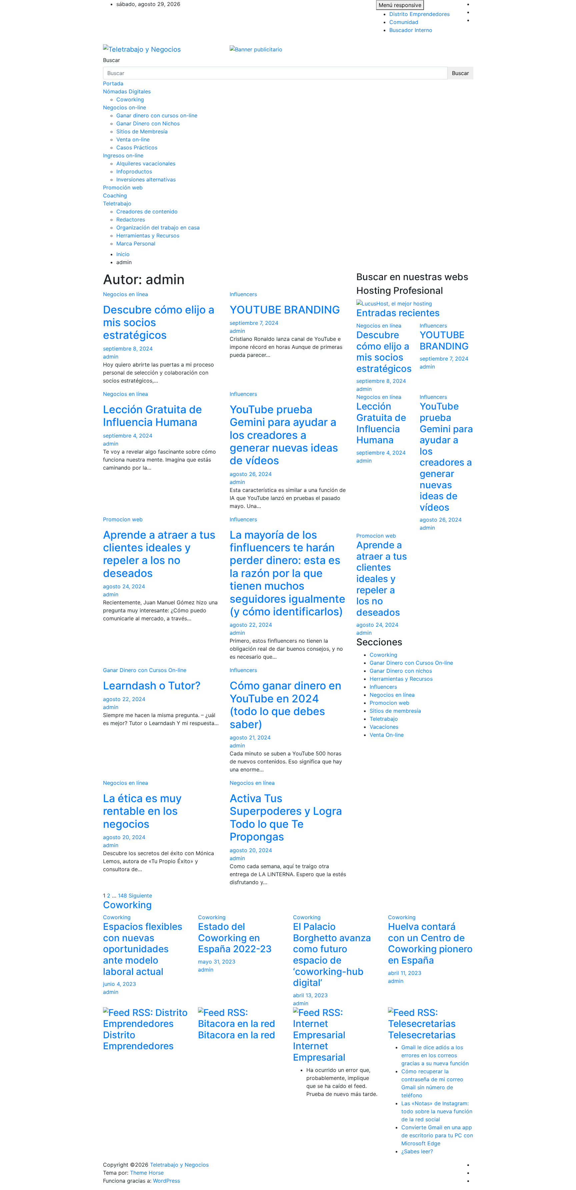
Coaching (115, 195)
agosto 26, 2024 (251, 474)
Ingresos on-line (123, 155)
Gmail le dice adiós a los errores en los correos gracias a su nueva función (435, 1055)
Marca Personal (135, 243)
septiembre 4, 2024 (127, 435)
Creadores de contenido (147, 211)
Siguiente (140, 895)
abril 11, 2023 (404, 973)
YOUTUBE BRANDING (285, 309)
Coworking (130, 99)
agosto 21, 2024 (250, 737)
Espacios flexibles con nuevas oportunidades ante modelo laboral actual (142, 949)
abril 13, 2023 (310, 995)
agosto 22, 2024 (251, 624)
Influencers (243, 294)
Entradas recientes (398, 313)
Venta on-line (133, 139)
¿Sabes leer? (417, 1151)
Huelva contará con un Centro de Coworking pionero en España (430, 943)
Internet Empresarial (319, 1051)
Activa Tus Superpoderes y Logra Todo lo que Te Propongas (286, 817)
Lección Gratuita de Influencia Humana (152, 416)
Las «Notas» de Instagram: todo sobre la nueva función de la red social (436, 1111)
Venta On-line (387, 734)
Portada (113, 83)
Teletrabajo (117, 203)
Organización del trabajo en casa (158, 227)
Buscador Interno (410, 30)
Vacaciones (384, 726)
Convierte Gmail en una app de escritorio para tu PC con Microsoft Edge (437, 1135)
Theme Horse (147, 1172)
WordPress (166, 1180)
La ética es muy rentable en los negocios (142, 811)
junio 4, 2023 (119, 984)
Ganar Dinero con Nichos (148, 123)
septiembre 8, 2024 (128, 348)
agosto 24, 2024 (124, 586)
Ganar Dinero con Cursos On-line (144, 670)
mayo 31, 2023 (216, 961)
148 (122, 895)
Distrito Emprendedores (419, 14)
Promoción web (123, 187)
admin (110, 356)
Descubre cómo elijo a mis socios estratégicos (384, 351)
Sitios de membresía (395, 710)
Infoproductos (134, 171)
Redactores (130, 219)
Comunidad (403, 22)
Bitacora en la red (236, 1035)
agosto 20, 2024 (124, 837)
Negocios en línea (125, 294)
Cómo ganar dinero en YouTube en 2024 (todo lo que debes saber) (285, 704)
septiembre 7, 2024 (254, 323)
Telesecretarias (422, 1035)
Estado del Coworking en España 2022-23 (235, 938)
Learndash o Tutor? (152, 685)
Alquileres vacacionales (145, 163)
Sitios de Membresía (142, 131)
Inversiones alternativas (146, 179)
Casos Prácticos (136, 147)
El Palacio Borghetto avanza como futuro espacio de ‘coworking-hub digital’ (332, 954)
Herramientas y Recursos (147, 235)
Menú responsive (400, 5)
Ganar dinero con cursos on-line (156, 115)
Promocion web (123, 519)
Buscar (111, 60)
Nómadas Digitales (127, 91)
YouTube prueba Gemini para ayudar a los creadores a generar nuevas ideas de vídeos (284, 435)
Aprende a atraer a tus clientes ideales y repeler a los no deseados (159, 554)
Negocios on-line (124, 107)
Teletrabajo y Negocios (179, 1164)
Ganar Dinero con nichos (401, 670)
